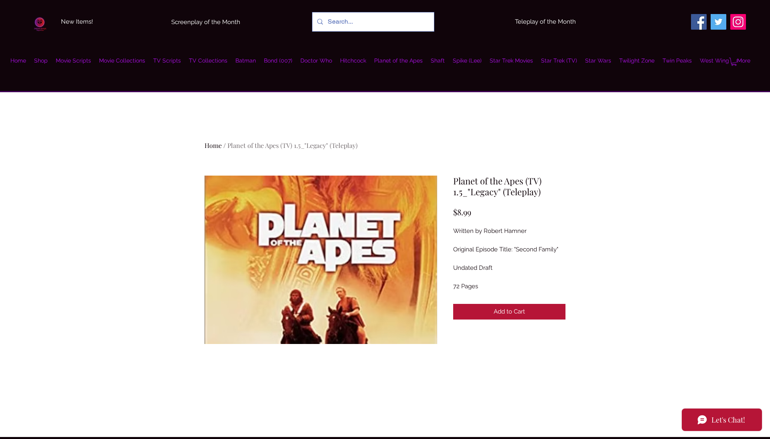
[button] (122, 60)
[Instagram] (738, 22)
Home (213, 145)
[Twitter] (718, 22)
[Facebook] (699, 22)
